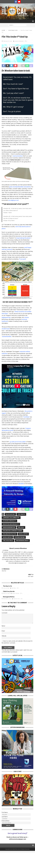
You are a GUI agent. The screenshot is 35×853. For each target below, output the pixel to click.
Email (3, 631)
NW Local (21, 527)
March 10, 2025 (6, 593)
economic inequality (9, 520)
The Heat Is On (7, 586)
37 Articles (5, 550)
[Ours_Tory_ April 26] (17, 805)
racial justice (23, 534)
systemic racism (20, 537)
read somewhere (18, 156)
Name (3, 626)
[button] (33, 21)
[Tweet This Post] (8, 65)
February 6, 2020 (7, 41)
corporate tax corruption (11, 517)
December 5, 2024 (7, 598)
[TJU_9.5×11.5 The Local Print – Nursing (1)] (17, 768)
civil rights (21, 514)
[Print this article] (23, 65)
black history (10, 514)
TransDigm (26, 417)
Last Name (4, 816)
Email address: (6, 820)
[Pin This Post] (15, 65)
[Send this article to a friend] (19, 65)
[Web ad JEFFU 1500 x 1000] (17, 506)
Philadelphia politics (9, 534)
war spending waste (22, 540)
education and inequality (11, 524)
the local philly (8, 540)
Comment (4, 613)
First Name (5, 812)
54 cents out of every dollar (18, 441)
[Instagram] (15, 1)
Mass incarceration (9, 527)
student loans (6, 328)
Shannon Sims (16, 598)
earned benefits (6, 336)
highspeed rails (6, 317)
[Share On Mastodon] (31, 65)
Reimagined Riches (9, 597)
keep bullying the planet (23, 238)
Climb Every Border (9, 591)
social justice (7, 537)
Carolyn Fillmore (15, 593)
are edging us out (13, 200)
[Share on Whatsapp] (27, 65)
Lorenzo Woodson (19, 41)
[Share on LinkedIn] (11, 65)
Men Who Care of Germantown (19, 559)
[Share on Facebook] (4, 65)
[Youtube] (19, 1)
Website (4, 636)
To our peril (22, 259)
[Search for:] (17, 25)
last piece (21, 483)
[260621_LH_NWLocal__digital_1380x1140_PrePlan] (17, 723)
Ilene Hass (13, 588)
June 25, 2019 (6, 588)
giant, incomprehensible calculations (20, 186)
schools (26, 317)
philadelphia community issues (12, 530)
